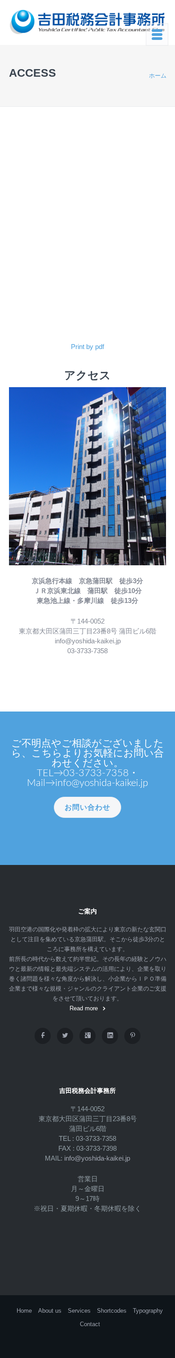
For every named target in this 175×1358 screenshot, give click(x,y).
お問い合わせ (87, 807)
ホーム (157, 75)
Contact (90, 1324)
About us (49, 1310)
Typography (148, 1310)
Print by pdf (87, 346)
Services (79, 1310)
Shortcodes (112, 1310)
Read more (84, 1008)
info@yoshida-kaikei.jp (97, 1158)
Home (24, 1310)
